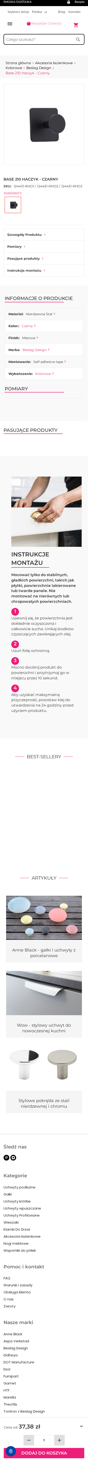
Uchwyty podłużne (19, 1187)
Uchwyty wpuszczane (22, 1208)
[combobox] (44, 39)
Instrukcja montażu (24, 270)
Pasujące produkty (23, 258)
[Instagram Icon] (13, 1159)
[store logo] (44, 25)
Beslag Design (34, 350)
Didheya (11, 1355)
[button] (39, 11)
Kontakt (74, 12)
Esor (7, 1369)
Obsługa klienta (17, 1292)
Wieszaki (11, 1222)
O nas (9, 1299)
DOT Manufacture (19, 1362)
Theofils (10, 1404)
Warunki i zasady (18, 1285)
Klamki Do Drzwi (17, 1229)
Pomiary (14, 246)
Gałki (8, 1194)
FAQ (7, 1278)
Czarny (27, 326)
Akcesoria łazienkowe (22, 1236)
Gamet (10, 1383)
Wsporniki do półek (20, 1250)
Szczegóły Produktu (24, 235)
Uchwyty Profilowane (22, 1215)
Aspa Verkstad (16, 1341)
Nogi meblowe (16, 1243)
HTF (7, 1390)
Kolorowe (43, 374)
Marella (10, 1397)
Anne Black (13, 1334)
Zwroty (9, 1306)
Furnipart (11, 1376)
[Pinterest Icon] (6, 1159)
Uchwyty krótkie (17, 1201)
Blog (61, 12)
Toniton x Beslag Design (24, 1411)
